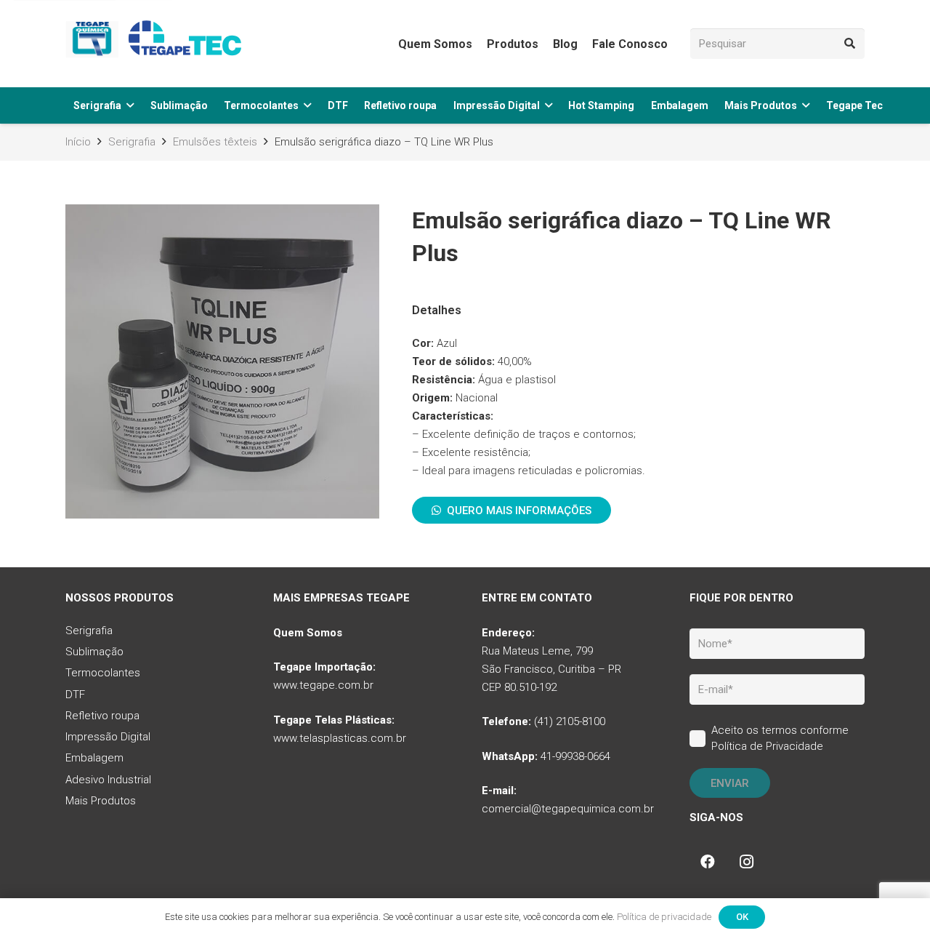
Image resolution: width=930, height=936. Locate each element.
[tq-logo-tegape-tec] (156, 43)
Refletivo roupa (102, 715)
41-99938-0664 (575, 756)
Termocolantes (102, 672)
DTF (75, 694)
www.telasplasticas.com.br (339, 738)
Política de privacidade (664, 916)
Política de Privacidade (767, 746)
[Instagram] (747, 862)
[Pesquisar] (849, 43)
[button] (130, 106)
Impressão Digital (107, 736)
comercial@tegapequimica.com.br (568, 808)
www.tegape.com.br (323, 685)
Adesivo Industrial (108, 779)
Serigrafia (89, 630)
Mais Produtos (100, 800)
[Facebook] (708, 862)
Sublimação (94, 651)
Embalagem (94, 757)
